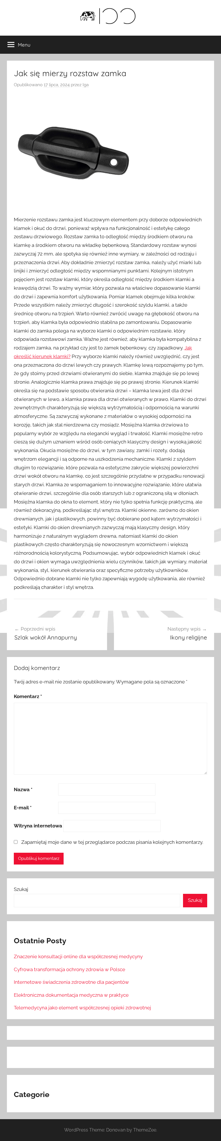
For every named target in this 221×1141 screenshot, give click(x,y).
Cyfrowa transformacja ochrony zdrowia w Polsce (69, 969)
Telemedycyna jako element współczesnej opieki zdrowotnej (82, 1008)
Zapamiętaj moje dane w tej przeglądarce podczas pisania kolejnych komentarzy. (112, 842)
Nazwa (23, 789)
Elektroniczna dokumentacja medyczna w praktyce (71, 995)
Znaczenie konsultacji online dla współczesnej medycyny (78, 956)
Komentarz (28, 696)
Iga (86, 84)
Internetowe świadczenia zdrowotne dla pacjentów (71, 982)
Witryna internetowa (38, 826)
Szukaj (21, 889)
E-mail (23, 807)
